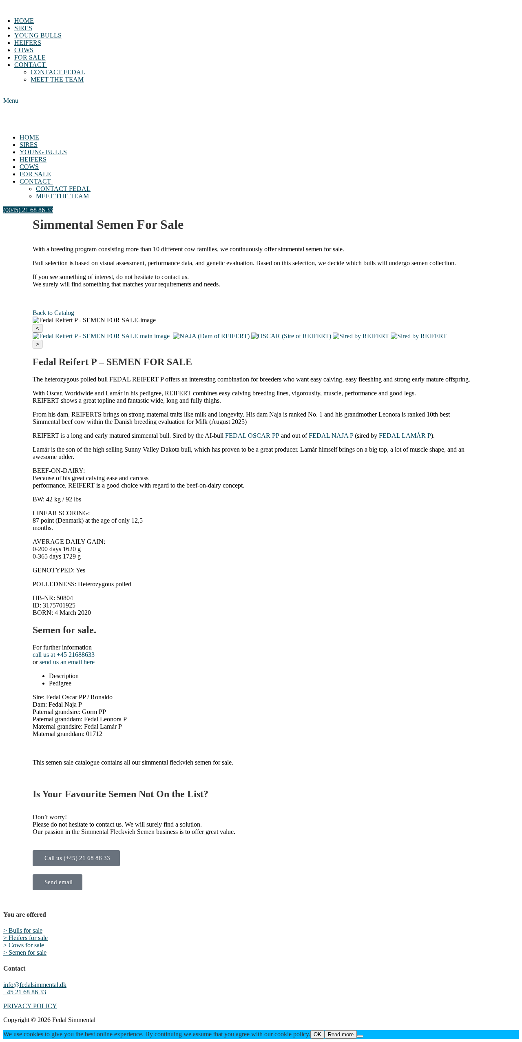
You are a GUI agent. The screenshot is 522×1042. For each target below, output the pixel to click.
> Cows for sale (23, 945)
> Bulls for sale (22, 930)
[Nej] (360, 1036)
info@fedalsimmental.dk (34, 984)
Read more (341, 1034)
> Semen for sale (24, 952)
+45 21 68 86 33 (24, 992)
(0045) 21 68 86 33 (28, 209)
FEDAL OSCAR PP (252, 435)
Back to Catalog (53, 312)
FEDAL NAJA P (331, 435)
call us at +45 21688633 (64, 654)
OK (317, 1034)
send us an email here (67, 661)
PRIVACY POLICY (30, 1005)
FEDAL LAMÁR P (405, 435)
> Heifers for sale (25, 937)
